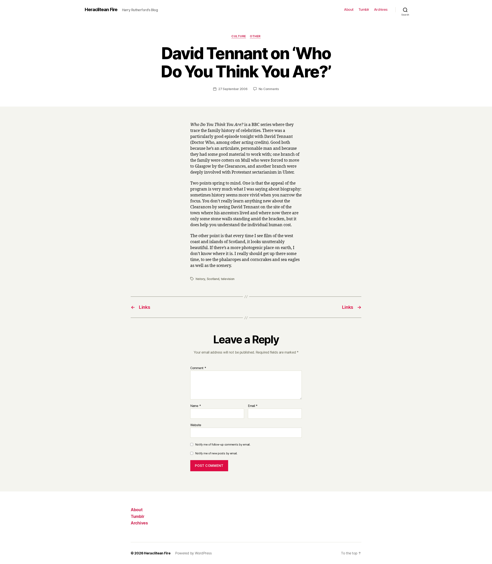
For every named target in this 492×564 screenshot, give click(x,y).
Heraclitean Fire (101, 9)
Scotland (213, 279)
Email (253, 406)
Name (195, 406)
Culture (238, 36)
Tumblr (363, 9)
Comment (198, 368)
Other (255, 36)
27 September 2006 (232, 89)
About (349, 9)
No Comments (269, 89)
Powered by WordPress (193, 553)
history (200, 279)
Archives (381, 9)
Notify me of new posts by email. (216, 453)
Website (195, 425)
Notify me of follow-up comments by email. (222, 444)
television (227, 279)
